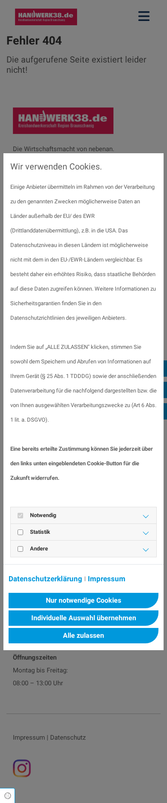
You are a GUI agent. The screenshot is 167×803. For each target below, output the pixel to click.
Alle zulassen (83, 635)
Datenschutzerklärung (45, 578)
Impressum (106, 578)
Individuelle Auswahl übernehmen (83, 618)
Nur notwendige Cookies (83, 600)
